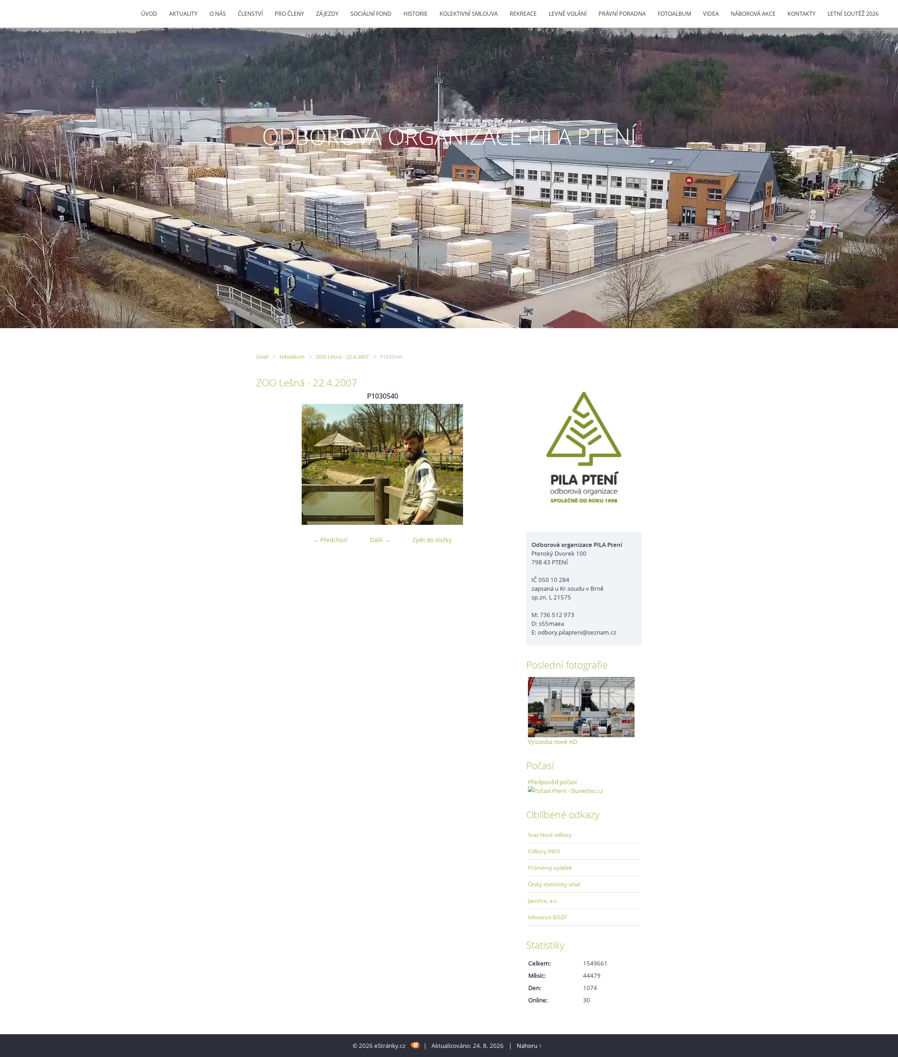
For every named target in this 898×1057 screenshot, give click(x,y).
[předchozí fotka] (267, 464)
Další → (380, 540)
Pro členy (289, 14)
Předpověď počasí (552, 782)
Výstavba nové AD (552, 742)
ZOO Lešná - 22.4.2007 (342, 356)
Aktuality (183, 14)
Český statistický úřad (554, 884)
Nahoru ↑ (529, 1046)
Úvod (149, 14)
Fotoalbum (674, 14)
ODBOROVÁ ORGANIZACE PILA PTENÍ (449, 136)
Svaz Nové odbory (550, 834)
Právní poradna (622, 14)
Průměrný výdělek (550, 867)
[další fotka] (497, 464)
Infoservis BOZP (547, 917)
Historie (415, 14)
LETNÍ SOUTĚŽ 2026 (853, 14)
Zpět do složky (432, 540)
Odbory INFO (544, 851)
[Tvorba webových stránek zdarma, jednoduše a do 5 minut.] (415, 1045)
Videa (711, 14)
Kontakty (802, 14)
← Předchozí (330, 540)
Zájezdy (327, 14)
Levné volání (568, 14)
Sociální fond (370, 14)
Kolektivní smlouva (469, 14)
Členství (250, 14)
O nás (217, 14)
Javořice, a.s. (543, 900)
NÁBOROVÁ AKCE (753, 14)
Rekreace (523, 14)
